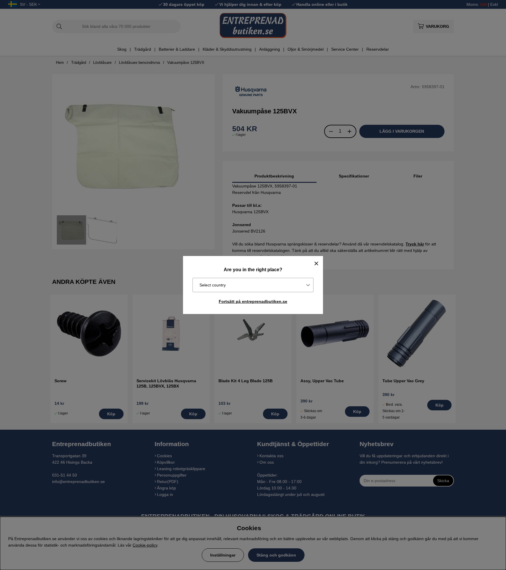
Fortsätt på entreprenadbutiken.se (253, 301)
